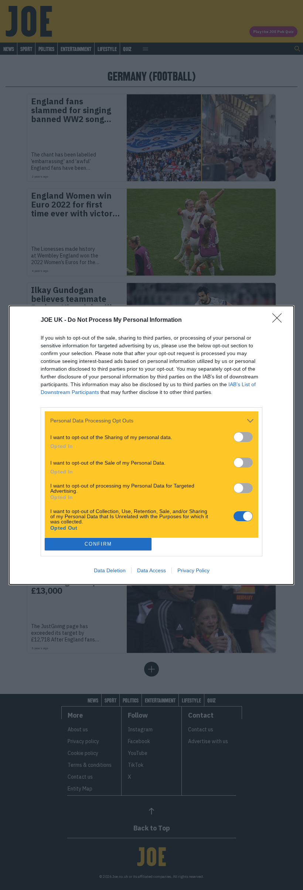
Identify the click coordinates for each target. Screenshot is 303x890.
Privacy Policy (193, 570)
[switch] (243, 437)
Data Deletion (110, 570)
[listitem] (151, 421)
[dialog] (151, 445)
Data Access (151, 570)
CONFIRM (98, 544)
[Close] (279, 320)
